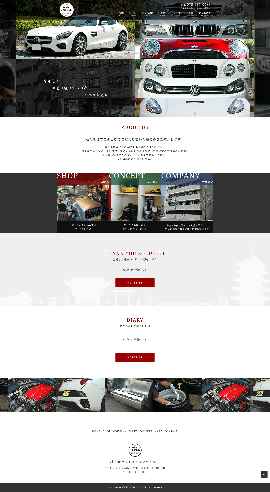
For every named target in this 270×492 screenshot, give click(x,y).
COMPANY (147, 13)
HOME (121, 13)
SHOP (133, 13)
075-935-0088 (135, 472)
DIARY (162, 13)
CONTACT (204, 13)
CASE (190, 13)
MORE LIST (134, 282)
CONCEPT (176, 13)
